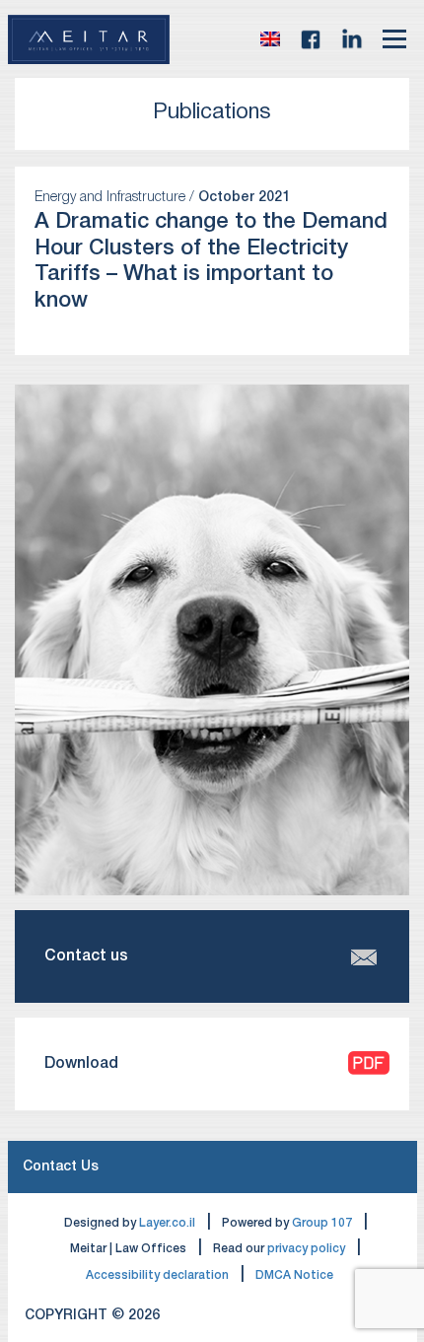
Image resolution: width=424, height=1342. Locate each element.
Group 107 (322, 1223)
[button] (270, 39)
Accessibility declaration (157, 1275)
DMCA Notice (294, 1275)
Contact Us (61, 1167)
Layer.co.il (167, 1223)
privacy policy (306, 1248)
